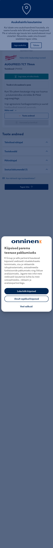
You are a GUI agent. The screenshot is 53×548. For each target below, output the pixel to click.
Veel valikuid (26, 306)
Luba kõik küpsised (26, 291)
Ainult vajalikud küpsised (26, 299)
